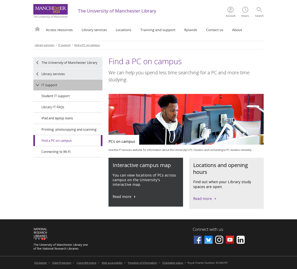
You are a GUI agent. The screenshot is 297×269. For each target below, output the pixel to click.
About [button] (237, 29)
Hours (245, 16)
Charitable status (172, 263)
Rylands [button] (190, 29)
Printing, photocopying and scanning (69, 129)
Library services (44, 45)
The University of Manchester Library (117, 11)
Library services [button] (94, 29)
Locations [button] (123, 29)
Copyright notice (86, 263)
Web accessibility (112, 263)
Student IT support (55, 96)
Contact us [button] (214, 29)
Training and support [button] (157, 29)
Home (37, 28)
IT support (64, 45)
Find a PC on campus (87, 45)
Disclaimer (40, 263)
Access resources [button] (59, 29)
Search (259, 16)
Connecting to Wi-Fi (56, 151)
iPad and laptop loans (57, 118)
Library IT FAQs (52, 107)
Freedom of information (142, 263)
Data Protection (61, 263)
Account (230, 16)
